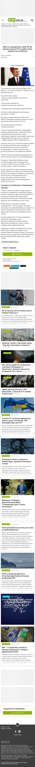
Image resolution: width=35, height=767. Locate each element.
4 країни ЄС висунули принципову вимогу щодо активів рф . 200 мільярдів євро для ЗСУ (16, 420)
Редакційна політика (12, 763)
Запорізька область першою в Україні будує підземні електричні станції (16, 461)
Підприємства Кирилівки (14, 709)
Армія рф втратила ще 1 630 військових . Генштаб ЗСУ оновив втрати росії (16, 391)
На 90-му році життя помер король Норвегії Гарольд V (17, 312)
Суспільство (4, 57)
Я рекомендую (18, 254)
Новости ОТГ (14, 596)
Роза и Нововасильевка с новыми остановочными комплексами (17, 601)
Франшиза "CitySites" (6, 728)
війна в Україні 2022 (9, 242)
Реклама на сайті (5, 727)
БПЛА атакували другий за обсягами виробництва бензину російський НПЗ (15, 576)
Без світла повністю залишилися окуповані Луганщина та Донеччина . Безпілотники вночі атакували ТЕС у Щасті (16, 368)
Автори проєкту (17, 734)
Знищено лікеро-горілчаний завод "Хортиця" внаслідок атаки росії (17, 344)
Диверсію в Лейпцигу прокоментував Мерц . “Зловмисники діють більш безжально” (13, 503)
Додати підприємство (17, 712)
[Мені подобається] (33, 56)
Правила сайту (19, 762)
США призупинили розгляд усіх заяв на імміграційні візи (17, 529)
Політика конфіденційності (8, 762)
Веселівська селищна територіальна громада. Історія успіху (15, 606)
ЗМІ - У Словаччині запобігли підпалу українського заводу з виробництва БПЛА (15, 649)
